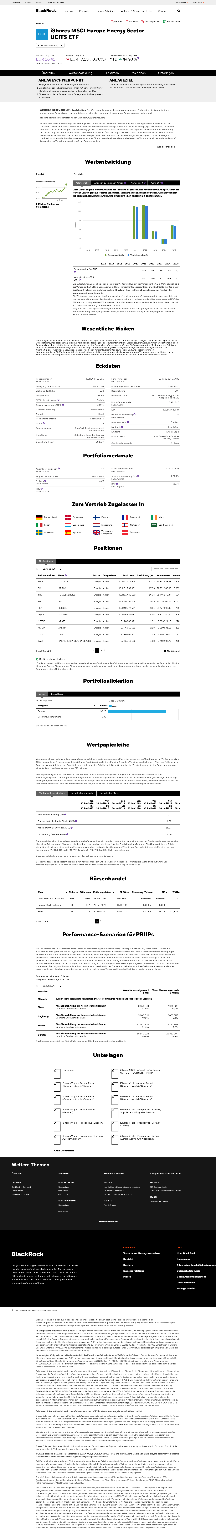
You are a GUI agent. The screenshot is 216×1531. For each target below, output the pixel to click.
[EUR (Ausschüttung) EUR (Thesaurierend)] (50, 46)
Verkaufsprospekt (152, 22)
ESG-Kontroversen (45, 1483)
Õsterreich (197, 2)
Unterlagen (166, 73)
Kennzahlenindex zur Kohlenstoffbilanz (73, 1480)
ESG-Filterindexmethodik (161, 1480)
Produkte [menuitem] (84, 11)
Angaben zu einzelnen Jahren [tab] (108, 183)
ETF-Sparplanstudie (158, 1187)
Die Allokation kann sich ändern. (51, 726)
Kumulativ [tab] (156, 183)
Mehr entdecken (108, 1221)
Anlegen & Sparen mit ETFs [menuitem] (136, 11)
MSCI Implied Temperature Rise (69, 1483)
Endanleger (181, 2)
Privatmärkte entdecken (114, 1191)
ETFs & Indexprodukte (159, 1201)
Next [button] (104, 650)
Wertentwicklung (80, 73)
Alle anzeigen (63, 1187)
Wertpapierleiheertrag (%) (51, 815)
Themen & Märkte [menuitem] (105, 11)
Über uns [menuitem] (68, 11)
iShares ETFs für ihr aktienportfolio (118, 1194)
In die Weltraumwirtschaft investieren (165, 1191)
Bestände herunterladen (52, 659)
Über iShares (17, 1191)
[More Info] (138, 58)
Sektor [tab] (42, 694)
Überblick (48, 73)
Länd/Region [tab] (57, 694)
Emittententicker (46, 576)
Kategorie (42, 706)
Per (38, 569)
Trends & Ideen (110, 1205)
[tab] (53, 190)
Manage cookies (186, 1288)
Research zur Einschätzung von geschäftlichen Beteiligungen (120, 1480)
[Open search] (178, 11)
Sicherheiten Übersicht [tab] (82, 793)
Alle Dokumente (64, 1151)
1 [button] (97, 650)
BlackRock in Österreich (21, 1187)
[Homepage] (28, 1256)
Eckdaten (112, 73)
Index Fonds (63, 1194)
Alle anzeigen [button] (173, 651)
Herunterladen (173, 22)
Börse (40, 892)
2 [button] (101, 650)
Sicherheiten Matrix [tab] (109, 793)
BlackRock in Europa (20, 1194)
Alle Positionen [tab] (46, 561)
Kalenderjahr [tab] (82, 183)
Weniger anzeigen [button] (166, 147)
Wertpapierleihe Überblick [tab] (52, 793)
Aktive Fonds (63, 1191)
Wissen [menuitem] (162, 11)
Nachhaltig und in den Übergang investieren (122, 1187)
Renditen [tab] (79, 174)
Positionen (138, 73)
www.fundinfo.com (96, 118)
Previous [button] (94, 650)
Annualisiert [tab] (137, 183)
